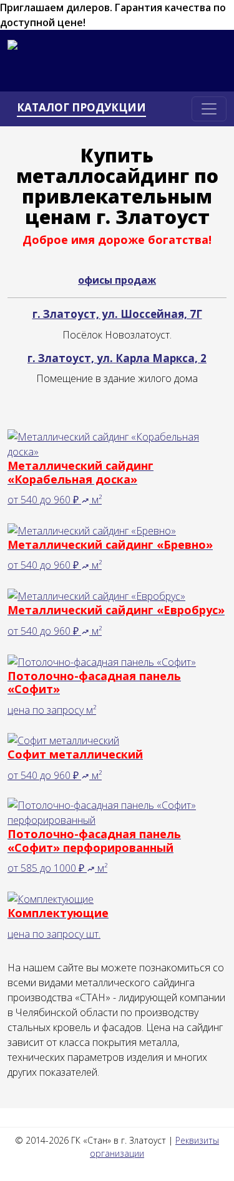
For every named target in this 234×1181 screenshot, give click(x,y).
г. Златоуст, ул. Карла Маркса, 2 (117, 358)
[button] (86, 499)
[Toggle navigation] (209, 108)
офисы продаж (117, 280)
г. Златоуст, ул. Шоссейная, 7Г (117, 314)
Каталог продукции (81, 107)
